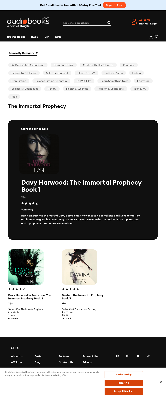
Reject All (124, 382)
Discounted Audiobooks (29, 65)
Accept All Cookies (123, 391)
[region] (83, 382)
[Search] (109, 22)
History (51, 89)
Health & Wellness (77, 89)
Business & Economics (25, 89)
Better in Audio (114, 73)
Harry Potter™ (86, 73)
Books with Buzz (63, 65)
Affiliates (16, 362)
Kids (14, 96)
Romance (129, 65)
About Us (17, 356)
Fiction (136, 73)
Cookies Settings (123, 374)
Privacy (87, 362)
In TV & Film (84, 81)
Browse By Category (22, 53)
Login (154, 24)
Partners (64, 356)
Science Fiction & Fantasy (51, 81)
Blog (37, 362)
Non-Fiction (19, 81)
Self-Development (57, 73)
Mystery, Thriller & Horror (98, 65)
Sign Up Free (114, 5)
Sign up (143, 24)
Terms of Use (90, 356)
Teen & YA (140, 89)
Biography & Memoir (24, 73)
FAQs (38, 356)
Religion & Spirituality (111, 89)
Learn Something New (114, 81)
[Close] (160, 382)
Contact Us (66, 362)
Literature (143, 81)
